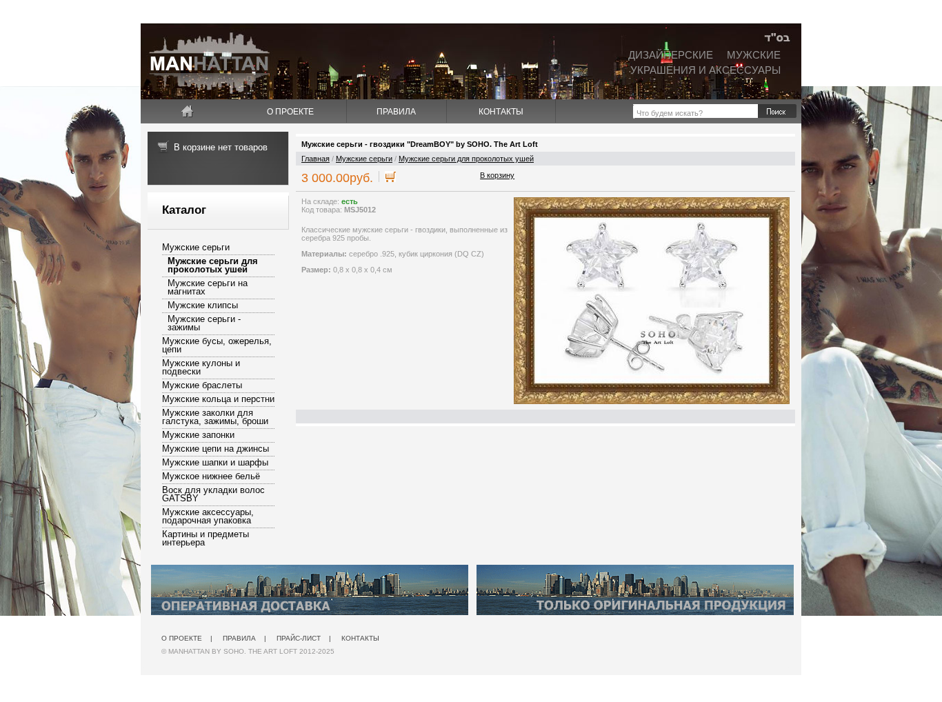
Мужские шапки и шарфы (215, 462)
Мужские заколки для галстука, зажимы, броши (215, 417)
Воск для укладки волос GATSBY (213, 494)
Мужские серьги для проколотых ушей (213, 265)
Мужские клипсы (203, 305)
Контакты (501, 112)
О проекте (290, 112)
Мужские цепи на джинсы (215, 448)
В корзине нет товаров (221, 147)
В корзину (497, 175)
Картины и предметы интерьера (205, 538)
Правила (396, 112)
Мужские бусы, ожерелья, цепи (217, 345)
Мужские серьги (196, 247)
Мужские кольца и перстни (218, 399)
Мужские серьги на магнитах (208, 287)
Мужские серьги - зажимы (204, 323)
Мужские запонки (198, 435)
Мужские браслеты (202, 385)
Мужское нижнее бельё (211, 476)
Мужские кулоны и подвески (201, 367)
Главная (315, 158)
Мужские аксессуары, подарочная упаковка (208, 516)
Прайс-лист (299, 638)
